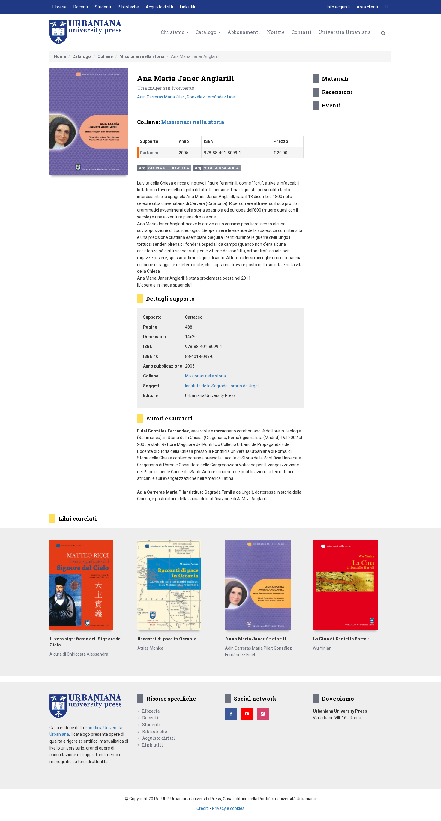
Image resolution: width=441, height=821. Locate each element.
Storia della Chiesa (168, 168)
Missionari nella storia (141, 56)
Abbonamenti (243, 32)
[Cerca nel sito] (383, 33)
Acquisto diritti (159, 7)
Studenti (103, 7)
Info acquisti (338, 7)
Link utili (187, 7)
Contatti (301, 32)
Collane (105, 56)
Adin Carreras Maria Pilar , (162, 97)
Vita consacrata (221, 168)
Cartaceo (149, 152)
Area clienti (367, 7)
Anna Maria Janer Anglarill (255, 639)
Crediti (202, 808)
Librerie (59, 7)
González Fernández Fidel (211, 97)
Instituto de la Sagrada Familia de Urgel (222, 385)
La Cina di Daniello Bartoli (341, 639)
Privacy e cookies (228, 808)
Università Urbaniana (344, 32)
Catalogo (207, 32)
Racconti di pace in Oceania (166, 639)
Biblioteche (128, 7)
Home (60, 56)
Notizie (276, 32)
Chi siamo (173, 32)
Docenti (81, 7)
